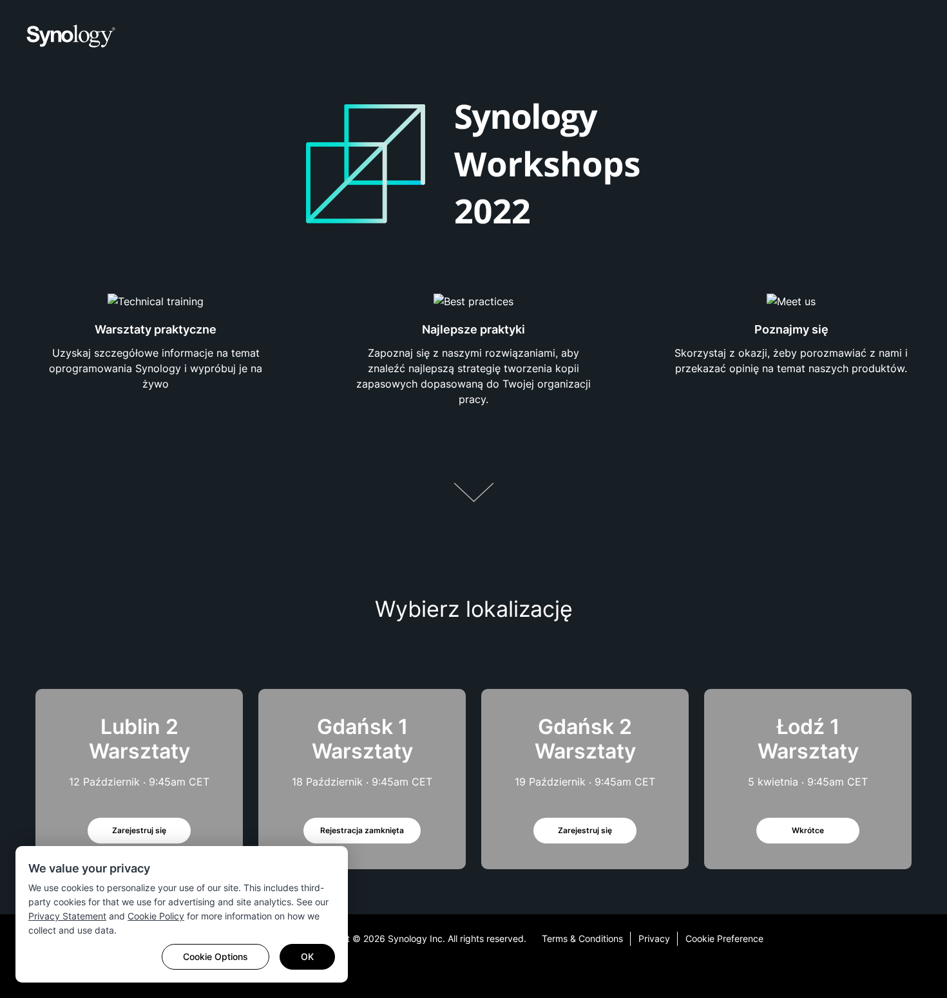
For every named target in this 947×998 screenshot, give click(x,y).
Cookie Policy (156, 915)
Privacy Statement (67, 915)
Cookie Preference (724, 938)
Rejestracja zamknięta (362, 830)
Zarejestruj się (139, 830)
